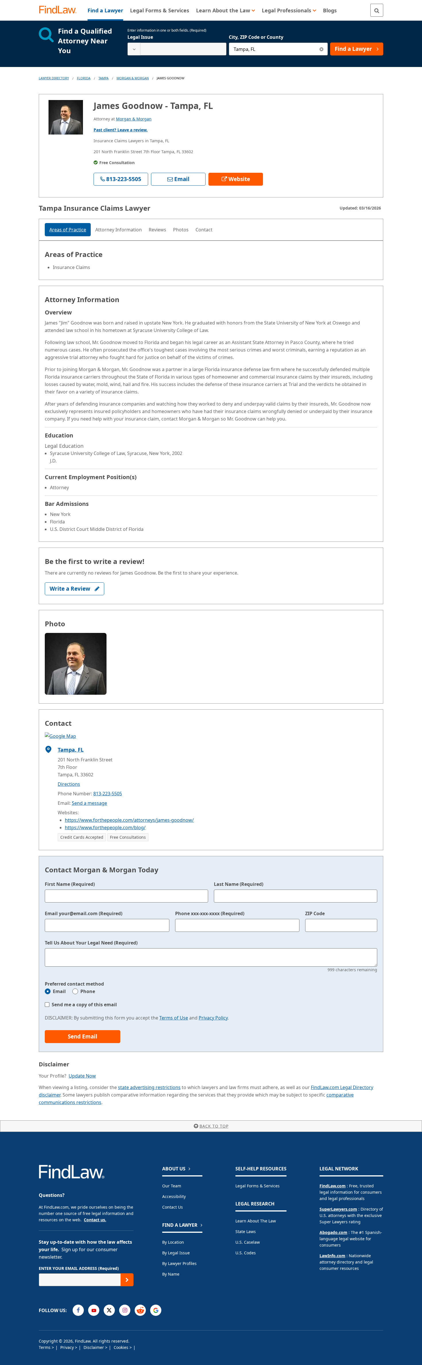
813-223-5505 (107, 793)
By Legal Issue (176, 1252)
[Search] (376, 10)
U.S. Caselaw (247, 1242)
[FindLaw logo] (60, 10)
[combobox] (177, 49)
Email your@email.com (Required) (83, 913)
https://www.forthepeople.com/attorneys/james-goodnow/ (129, 820)
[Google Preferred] (155, 1310)
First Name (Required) (70, 884)
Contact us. (95, 1219)
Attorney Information (118, 229)
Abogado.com (333, 1232)
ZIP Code (315, 913)
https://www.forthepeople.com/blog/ (105, 827)
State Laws (245, 1231)
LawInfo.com (332, 1255)
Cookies (121, 1347)
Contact (203, 229)
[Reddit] (140, 1310)
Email (59, 991)
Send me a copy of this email (84, 1004)
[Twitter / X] (109, 1310)
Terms (45, 1347)
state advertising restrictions (149, 1087)
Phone (87, 991)
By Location (173, 1242)
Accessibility (174, 1196)
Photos (181, 229)
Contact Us (172, 1207)
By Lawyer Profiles (179, 1263)
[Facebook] (78, 1310)
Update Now (82, 1076)
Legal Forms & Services (257, 1186)
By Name (170, 1274)
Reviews (157, 229)
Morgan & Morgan (133, 78)
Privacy (67, 1347)
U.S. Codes (245, 1252)
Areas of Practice (67, 229)
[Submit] (127, 1279)
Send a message (89, 803)
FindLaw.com (333, 1186)
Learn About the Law (255, 1221)
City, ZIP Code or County (256, 37)
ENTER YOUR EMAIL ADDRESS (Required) (79, 1268)
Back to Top (214, 1126)
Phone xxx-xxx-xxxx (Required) (209, 913)
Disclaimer (94, 1347)
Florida (83, 78)
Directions (69, 784)
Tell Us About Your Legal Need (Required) (91, 943)
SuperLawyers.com (338, 1209)
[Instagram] (124, 1310)
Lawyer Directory (54, 78)
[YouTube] (93, 1310)
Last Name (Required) (238, 884)
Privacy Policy (213, 1018)
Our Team (171, 1186)
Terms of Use (173, 1018)
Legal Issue (140, 37)
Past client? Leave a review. (121, 130)
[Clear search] (321, 49)
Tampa (103, 78)
